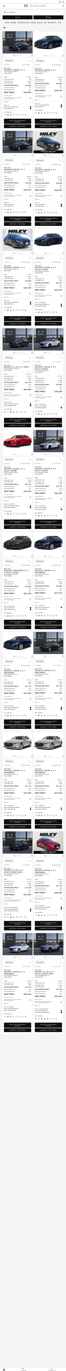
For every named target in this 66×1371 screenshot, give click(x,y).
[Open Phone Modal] (60, 1)
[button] (31, 55)
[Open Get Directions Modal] (63, 6)
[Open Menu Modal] (4, 6)
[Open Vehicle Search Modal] (64, 1)
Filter (49, 17)
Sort (19, 17)
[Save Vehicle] (30, 61)
